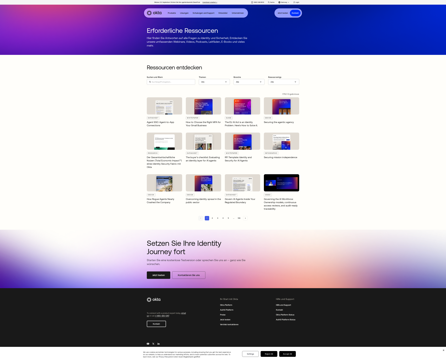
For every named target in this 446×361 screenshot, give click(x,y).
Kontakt (295, 13)
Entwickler (223, 13)
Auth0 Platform (226, 310)
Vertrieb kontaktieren (229, 324)
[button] (214, 80)
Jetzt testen (283, 13)
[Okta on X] (153, 344)
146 (239, 218)
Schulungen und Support (203, 13)
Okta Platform (226, 305)
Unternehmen (238, 13)
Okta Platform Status (285, 315)
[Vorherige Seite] (200, 218)
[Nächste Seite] (245, 218)
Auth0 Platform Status (285, 320)
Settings (250, 354)
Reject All (269, 354)
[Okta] (154, 13)
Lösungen (184, 13)
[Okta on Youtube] (148, 344)
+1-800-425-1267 (162, 316)
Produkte (172, 13)
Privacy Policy (179, 357)
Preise (222, 315)
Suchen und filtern (155, 77)
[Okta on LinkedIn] (158, 344)
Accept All (287, 354)
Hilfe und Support (283, 305)
